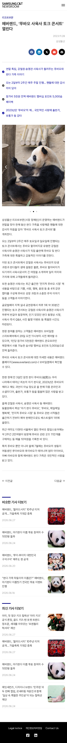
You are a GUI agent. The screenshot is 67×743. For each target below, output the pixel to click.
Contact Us (52, 728)
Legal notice (15, 728)
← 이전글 (7, 481)
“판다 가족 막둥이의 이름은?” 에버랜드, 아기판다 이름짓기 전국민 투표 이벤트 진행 (23, 582)
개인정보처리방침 (34, 728)
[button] (6, 167)
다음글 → (59, 481)
